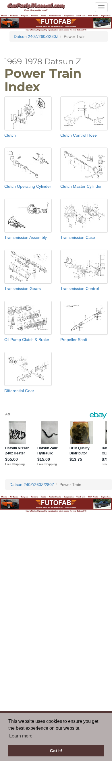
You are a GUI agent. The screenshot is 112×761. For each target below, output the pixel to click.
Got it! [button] (56, 750)
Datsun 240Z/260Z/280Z (36, 36)
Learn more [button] (20, 735)
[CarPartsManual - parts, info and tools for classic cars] (36, 6)
